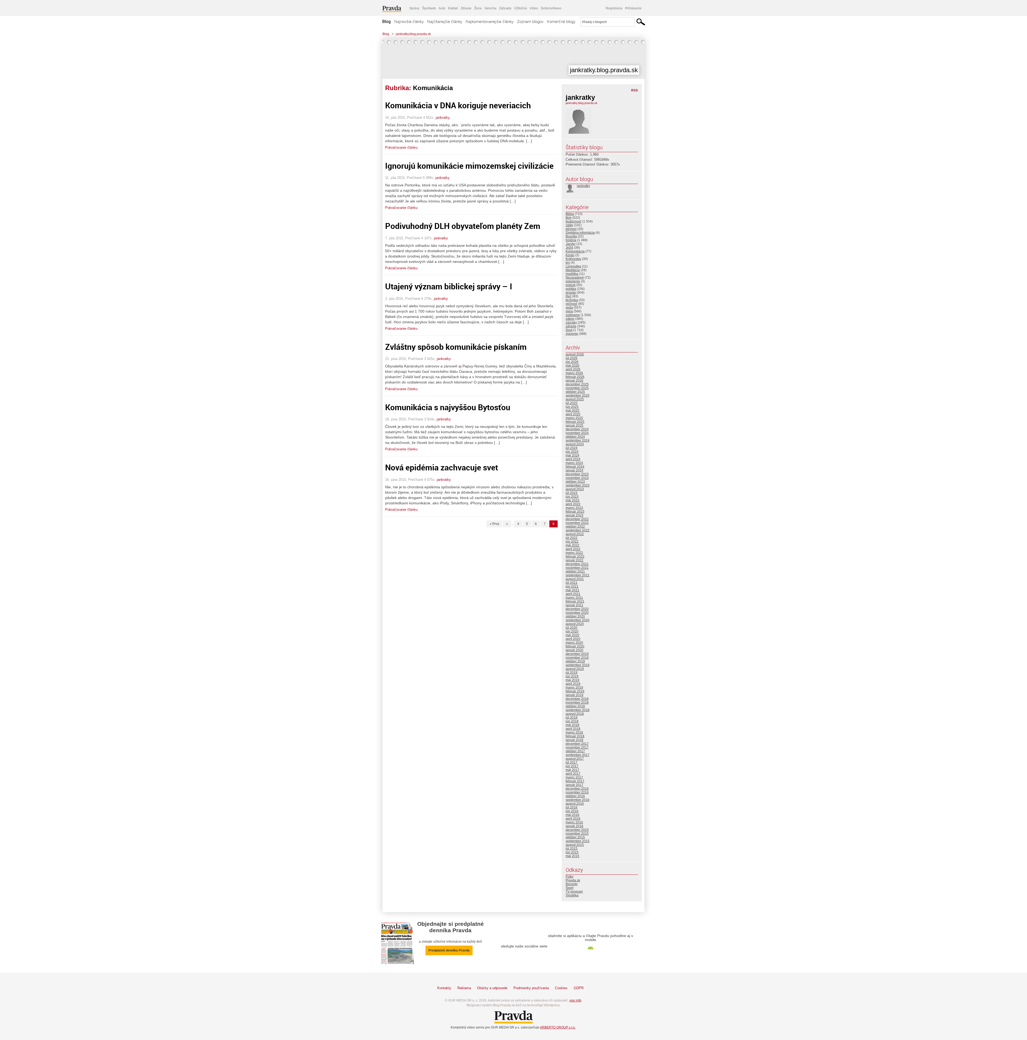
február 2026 (575, 377)
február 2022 (575, 556)
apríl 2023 (573, 504)
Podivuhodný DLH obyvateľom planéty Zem (462, 225)
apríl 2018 (573, 729)
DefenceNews (551, 8)
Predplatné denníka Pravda (449, 950)
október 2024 (575, 437)
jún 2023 (572, 496)
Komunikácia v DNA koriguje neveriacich (458, 105)
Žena (478, 8)
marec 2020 (574, 642)
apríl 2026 (573, 369)
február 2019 (575, 691)
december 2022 (577, 519)
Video (534, 8)
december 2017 (577, 744)
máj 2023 (572, 500)
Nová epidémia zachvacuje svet (441, 467)
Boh (569, 218)
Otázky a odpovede (492, 988)
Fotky (569, 876)
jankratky (443, 118)
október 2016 (575, 796)
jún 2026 (572, 362)
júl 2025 (571, 403)
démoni (571, 229)
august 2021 (575, 579)
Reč (569, 296)
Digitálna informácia (580, 233)
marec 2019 (574, 687)
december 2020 (577, 609)
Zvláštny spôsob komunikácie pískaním (456, 346)
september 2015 (577, 841)
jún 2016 (572, 811)
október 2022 (575, 526)
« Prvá (494, 524)
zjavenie (572, 334)
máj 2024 (572, 455)
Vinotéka (572, 895)
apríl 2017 (573, 774)
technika (572, 300)
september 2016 (577, 800)
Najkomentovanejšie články (490, 21)
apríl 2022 (573, 549)
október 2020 (575, 616)
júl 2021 (571, 583)
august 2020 (575, 624)
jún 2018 (572, 721)
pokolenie (573, 281)
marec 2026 (574, 373)
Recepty (572, 884)
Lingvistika (573, 266)
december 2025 (577, 384)
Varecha (490, 8)
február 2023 (575, 511)
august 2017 (575, 759)
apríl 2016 (573, 818)
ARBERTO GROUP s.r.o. (558, 1027)
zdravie (571, 326)
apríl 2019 (573, 684)
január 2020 (574, 650)
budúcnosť (573, 221)
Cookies (561, 988)
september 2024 (577, 440)
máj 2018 (572, 725)
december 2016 (577, 788)
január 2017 (574, 785)
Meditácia (573, 270)
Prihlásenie (633, 8)
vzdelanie (573, 315)
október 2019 (575, 661)
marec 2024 (574, 463)
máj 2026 (572, 365)
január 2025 (574, 425)
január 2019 (574, 695)
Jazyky (571, 244)
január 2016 (574, 826)
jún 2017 (572, 766)
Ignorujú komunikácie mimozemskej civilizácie (469, 165)
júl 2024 (571, 448)
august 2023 (575, 489)
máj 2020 (572, 635)
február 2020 (575, 646)
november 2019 (577, 657)
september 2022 (577, 530)
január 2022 (574, 560)
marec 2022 (574, 553)
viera (569, 311)
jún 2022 (572, 541)
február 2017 (575, 781)
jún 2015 (572, 852)
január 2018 (574, 740)
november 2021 (577, 568)
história (571, 240)
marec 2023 (574, 508)
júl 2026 (571, 358)
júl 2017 (571, 762)
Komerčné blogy (561, 21)
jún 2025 (572, 407)
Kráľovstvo (573, 259)
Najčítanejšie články (444, 21)
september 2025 (577, 395)
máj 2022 (572, 545)
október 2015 (575, 837)
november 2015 (577, 833)
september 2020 (577, 620)
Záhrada (505, 8)
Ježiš (569, 248)
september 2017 (577, 755)
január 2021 (574, 605)
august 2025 (575, 399)
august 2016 (575, 803)
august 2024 (575, 444)
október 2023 (575, 481)
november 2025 (577, 388)
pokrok (571, 285)
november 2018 (577, 702)
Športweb (429, 8)
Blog (386, 21)
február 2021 (575, 601)
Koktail (453, 8)
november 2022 (577, 523)
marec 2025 (574, 418)
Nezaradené (575, 277)
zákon (570, 319)
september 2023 (577, 485)
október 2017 (575, 751)
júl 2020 (571, 628)
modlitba (572, 274)
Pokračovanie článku (401, 147)
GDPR (579, 988)
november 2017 (577, 747)
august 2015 (575, 845)
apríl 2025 (573, 414)
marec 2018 (574, 732)
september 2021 (577, 575)
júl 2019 (571, 672)
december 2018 (577, 699)
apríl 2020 (573, 639)
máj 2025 (572, 410)
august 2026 (575, 354)
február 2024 (575, 467)
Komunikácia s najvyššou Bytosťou (447, 407)
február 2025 (575, 422)
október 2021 (575, 571)
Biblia (570, 214)
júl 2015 (571, 848)
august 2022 (575, 534)
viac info (575, 1000)
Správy (414, 8)
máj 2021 (572, 590)
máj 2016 (572, 815)
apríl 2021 (573, 594)
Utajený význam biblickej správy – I (448, 286)
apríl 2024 (573, 459)
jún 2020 (572, 631)
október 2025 (575, 392)
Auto (442, 8)
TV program (574, 891)
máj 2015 (572, 856)
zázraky (571, 322)
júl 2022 (571, 538)
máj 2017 (572, 770)
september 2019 (577, 665)
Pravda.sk (573, 880)
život (569, 330)
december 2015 (577, 830)
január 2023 (574, 515)
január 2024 (574, 470)
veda (569, 307)
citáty (569, 225)
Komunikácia (575, 251)
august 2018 (575, 714)
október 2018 (575, 706)
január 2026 (574, 380)
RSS (634, 90)
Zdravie (466, 8)
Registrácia (614, 8)
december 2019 (577, 654)
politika (571, 289)
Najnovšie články (409, 21)
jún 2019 (572, 676)
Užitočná (520, 8)
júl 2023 (571, 493)
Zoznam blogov (530, 21)
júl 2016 (571, 807)
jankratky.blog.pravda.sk (413, 34)
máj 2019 (572, 680)
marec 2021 (574, 598)
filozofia (571, 236)
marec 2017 (574, 777)
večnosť (571, 304)
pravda (571, 292)
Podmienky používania (531, 988)
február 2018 (575, 736)
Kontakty (444, 988)
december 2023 (577, 474)
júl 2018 (571, 717)
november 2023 (577, 478)
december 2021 (577, 564)
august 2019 (575, 669)
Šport (569, 888)
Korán (570, 255)
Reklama (464, 988)
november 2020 (577, 613)
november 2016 (577, 792)
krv (568, 262)
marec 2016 (574, 822)
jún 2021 (572, 586)
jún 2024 (572, 452)
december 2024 (577, 429)
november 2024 (577, 433)
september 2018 (577, 710)
